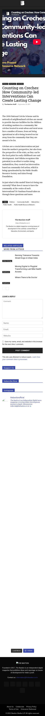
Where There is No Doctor (26, 277)
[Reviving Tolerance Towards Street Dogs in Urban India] (8, 258)
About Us (10, 707)
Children (12, 202)
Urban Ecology (7, 261)
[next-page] (7, 288)
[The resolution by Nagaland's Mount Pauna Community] (22, 436)
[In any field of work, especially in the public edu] (22, 495)
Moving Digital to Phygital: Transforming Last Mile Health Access (28, 269)
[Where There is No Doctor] (8, 280)
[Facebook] (4, 109)
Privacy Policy (31, 707)
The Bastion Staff (10, 104)
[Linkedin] (20, 109)
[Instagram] (12, 684)
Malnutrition (35, 202)
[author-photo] (22, 216)
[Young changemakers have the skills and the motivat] (22, 558)
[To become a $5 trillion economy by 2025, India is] (22, 618)
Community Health (23, 202)
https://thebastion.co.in (22, 223)
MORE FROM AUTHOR (14, 249)
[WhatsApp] (15, 109)
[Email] (31, 109)
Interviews (20, 84)
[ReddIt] (26, 109)
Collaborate (20, 707)
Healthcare (12, 84)
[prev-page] (3, 288)
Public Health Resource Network (24, 205)
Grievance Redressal (28, 709)
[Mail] (22, 235)
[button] (4, 3)
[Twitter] (10, 109)
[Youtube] (27, 235)
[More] (41, 109)
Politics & (5, 84)
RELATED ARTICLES (13, 245)
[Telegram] (36, 109)
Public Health (7, 205)
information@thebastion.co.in (27, 677)
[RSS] (31, 684)
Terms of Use (14, 709)
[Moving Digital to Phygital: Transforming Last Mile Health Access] (8, 269)
